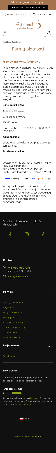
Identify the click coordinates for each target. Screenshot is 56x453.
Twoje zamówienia (12, 337)
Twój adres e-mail (12, 388)
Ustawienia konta (11, 332)
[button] (26, 293)
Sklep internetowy (27, 436)
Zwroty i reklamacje (13, 302)
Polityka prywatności (13, 312)
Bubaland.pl (12, 42)
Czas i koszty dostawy (14, 327)
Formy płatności (11, 317)
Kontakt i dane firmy (13, 322)
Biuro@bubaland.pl (17, 276)
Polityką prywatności (23, 404)
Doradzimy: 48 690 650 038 (28, 7)
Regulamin (8, 307)
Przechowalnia (10, 356)
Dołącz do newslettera (16, 392)
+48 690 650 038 (43, 14)
